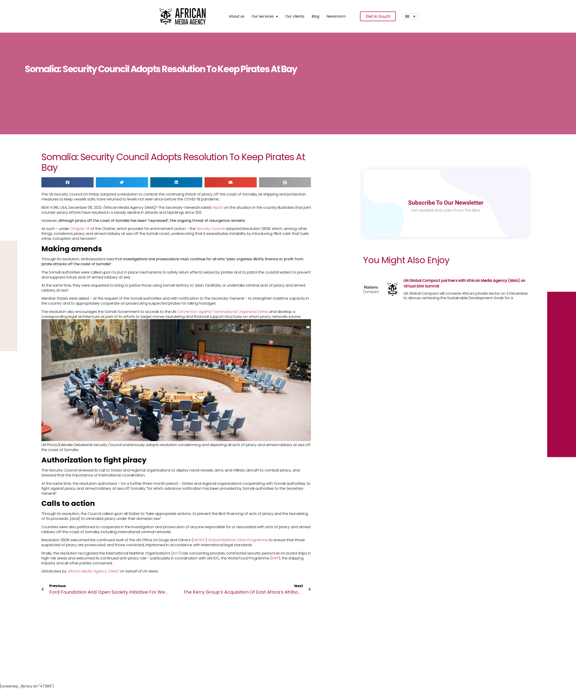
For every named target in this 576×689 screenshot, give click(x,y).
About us (236, 16)
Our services (263, 16)
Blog (315, 16)
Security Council (210, 228)
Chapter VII (80, 228)
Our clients (294, 16)
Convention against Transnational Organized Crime (222, 311)
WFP (275, 558)
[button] (67, 182)
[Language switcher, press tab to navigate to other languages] (410, 16)
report (217, 207)
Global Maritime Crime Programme (238, 540)
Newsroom (336, 16)
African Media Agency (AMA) (94, 571)
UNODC (199, 540)
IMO (176, 553)
